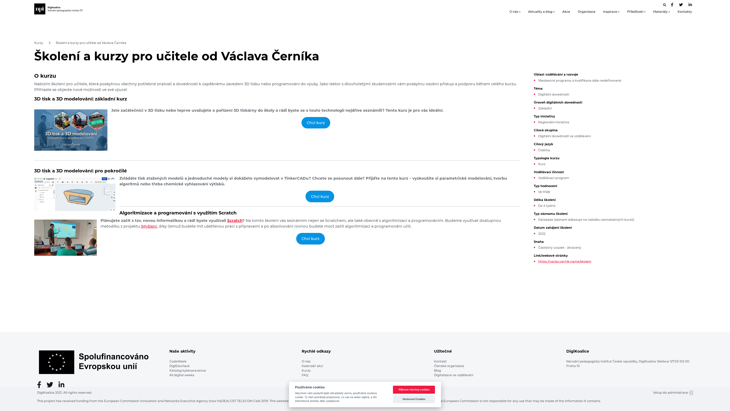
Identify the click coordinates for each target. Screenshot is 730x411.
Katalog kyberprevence (187, 370)
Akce (566, 12)
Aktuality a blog (540, 12)
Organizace (586, 12)
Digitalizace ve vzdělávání (453, 375)
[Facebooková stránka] (664, 5)
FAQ (305, 375)
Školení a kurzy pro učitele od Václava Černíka (91, 43)
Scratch (234, 220)
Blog (437, 370)
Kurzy (38, 43)
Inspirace (610, 12)
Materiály (660, 12)
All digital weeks (181, 375)
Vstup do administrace (671, 392)
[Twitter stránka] (681, 5)
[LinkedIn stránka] (690, 5)
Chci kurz (316, 122)
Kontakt (440, 361)
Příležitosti (635, 12)
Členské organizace (449, 366)
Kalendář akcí (312, 366)
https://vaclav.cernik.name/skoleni (564, 261)
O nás (513, 12)
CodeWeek (177, 361)
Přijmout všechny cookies (414, 389)
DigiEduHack (179, 366)
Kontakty (685, 12)
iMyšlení (149, 226)
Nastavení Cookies (414, 399)
